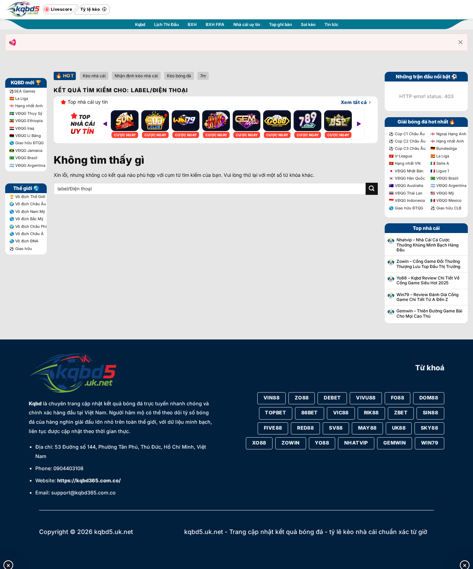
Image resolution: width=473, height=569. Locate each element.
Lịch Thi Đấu (166, 24)
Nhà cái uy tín (246, 24)
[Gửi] (372, 189)
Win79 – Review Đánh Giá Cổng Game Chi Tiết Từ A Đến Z (427, 297)
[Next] (359, 124)
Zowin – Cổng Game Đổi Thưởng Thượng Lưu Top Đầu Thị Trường (428, 264)
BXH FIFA (215, 24)
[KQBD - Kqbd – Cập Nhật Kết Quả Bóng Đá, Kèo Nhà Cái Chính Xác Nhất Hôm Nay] (22, 9)
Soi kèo (308, 24)
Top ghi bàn (280, 24)
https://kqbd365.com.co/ (89, 480)
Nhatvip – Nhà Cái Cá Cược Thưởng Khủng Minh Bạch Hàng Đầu (427, 245)
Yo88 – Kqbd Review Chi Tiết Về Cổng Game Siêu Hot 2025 (427, 280)
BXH (192, 24)
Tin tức (331, 24)
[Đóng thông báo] (460, 42)
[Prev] (105, 124)
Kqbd (140, 24)
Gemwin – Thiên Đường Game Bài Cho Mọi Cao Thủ (429, 313)
